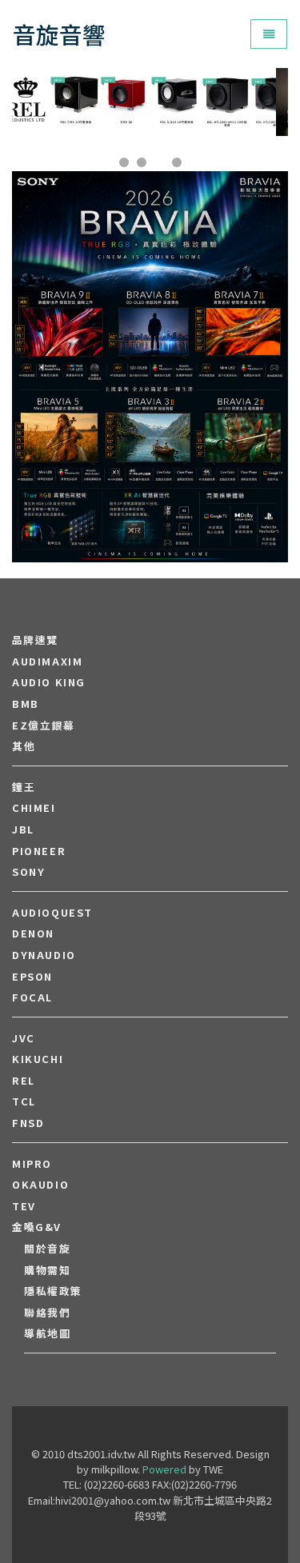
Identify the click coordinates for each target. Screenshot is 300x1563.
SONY (28, 871)
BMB (25, 704)
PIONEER (39, 851)
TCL (24, 1101)
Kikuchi (37, 1059)
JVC (23, 1038)
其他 (23, 746)
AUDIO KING (49, 682)
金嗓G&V (37, 1227)
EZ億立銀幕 (43, 725)
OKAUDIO (40, 1184)
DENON (33, 933)
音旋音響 (59, 34)
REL (23, 1080)
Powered (164, 1469)
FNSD (28, 1123)
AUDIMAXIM (47, 661)
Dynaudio (44, 955)
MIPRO (32, 1163)
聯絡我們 (47, 1312)
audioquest (52, 912)
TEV (24, 1206)
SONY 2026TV (150, 319)
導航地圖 (47, 1333)
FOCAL (32, 997)
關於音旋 (47, 1248)
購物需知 (47, 1270)
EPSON (32, 976)
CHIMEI (34, 807)
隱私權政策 (53, 1291)
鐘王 (23, 787)
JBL (23, 829)
